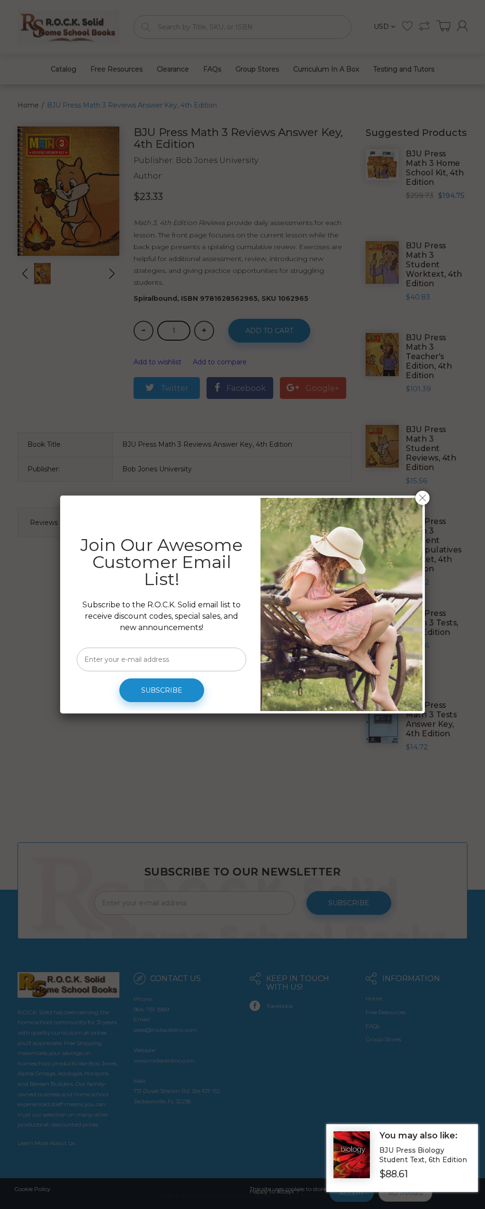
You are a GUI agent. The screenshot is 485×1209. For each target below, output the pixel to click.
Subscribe (161, 690)
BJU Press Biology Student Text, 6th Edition (423, 1155)
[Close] (422, 498)
